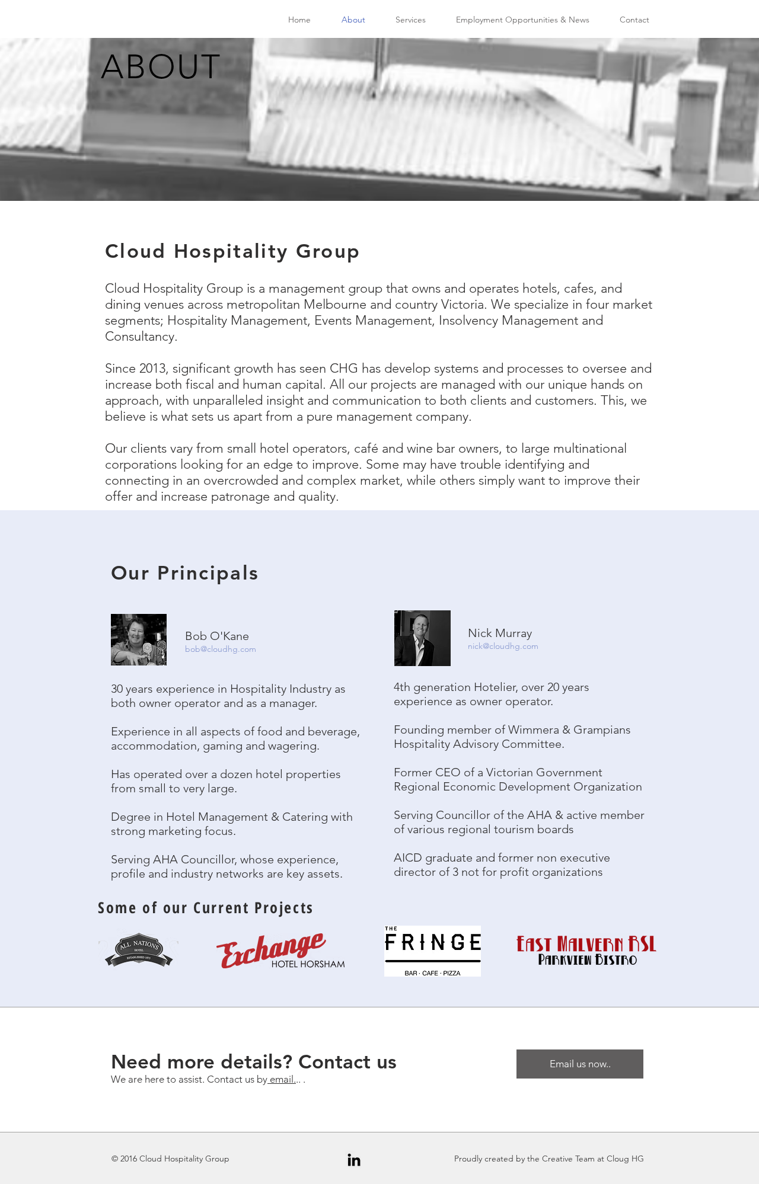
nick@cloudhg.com (503, 646)
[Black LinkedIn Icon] (354, 1160)
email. (281, 1079)
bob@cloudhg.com (220, 649)
